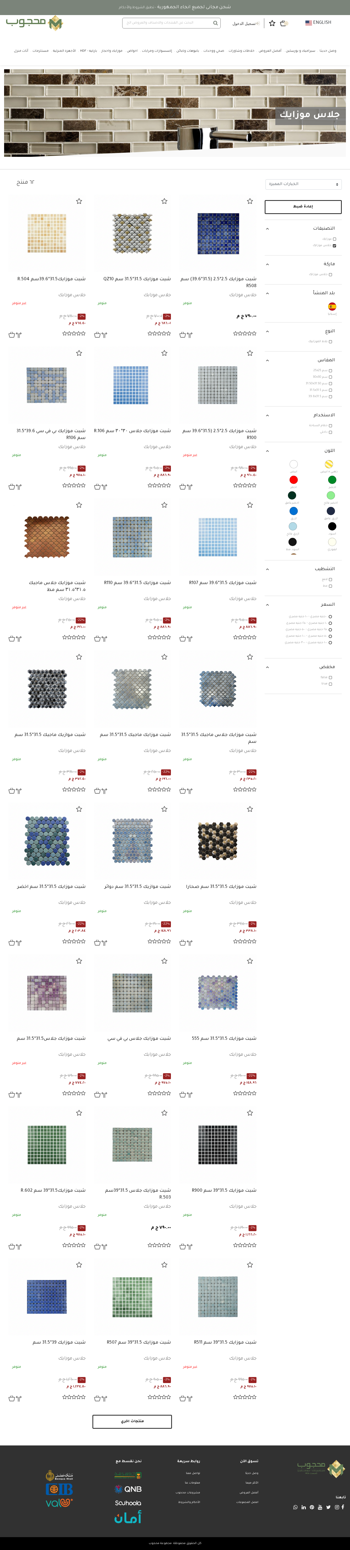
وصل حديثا (251, 1473)
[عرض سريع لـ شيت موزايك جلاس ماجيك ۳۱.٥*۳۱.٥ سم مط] (11, 638)
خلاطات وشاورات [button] (241, 51)
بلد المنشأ (324, 293)
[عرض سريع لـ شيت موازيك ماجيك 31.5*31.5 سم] (11, 790)
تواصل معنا (193, 1473)
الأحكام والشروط (189, 1502)
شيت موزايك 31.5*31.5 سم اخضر (51, 887)
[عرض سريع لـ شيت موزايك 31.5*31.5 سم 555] (182, 1094)
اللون (330, 451)
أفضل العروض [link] (270, 51)
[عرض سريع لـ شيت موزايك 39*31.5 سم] (11, 1398)
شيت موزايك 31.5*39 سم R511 (225, 1342)
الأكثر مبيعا (252, 1483)
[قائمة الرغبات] (249, 201)
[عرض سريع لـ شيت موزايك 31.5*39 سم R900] (182, 1246)
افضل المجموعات (247, 1502)
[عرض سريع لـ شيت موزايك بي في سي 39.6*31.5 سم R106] (11, 486)
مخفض (327, 667)
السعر (328, 604)
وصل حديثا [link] (328, 51)
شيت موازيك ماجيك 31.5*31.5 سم (50, 735)
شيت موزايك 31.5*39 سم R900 (224, 1190)
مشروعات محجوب (188, 1492)
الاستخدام (324, 415)
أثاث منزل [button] (21, 51)
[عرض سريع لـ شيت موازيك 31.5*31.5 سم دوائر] (97, 942)
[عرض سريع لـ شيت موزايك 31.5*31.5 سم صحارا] (182, 942)
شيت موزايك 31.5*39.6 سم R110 (137, 583)
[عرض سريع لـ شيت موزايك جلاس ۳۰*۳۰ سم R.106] (97, 486)
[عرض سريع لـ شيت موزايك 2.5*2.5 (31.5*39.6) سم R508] (182, 334)
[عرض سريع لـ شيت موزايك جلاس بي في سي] (97, 1094)
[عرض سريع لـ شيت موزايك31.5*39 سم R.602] (11, 1246)
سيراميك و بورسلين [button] (300, 51)
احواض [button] (132, 51)
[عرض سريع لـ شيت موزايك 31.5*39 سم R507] (97, 1398)
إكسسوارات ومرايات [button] (157, 51)
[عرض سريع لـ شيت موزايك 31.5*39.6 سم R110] (97, 638)
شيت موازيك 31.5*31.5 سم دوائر (137, 887)
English (321, 23)
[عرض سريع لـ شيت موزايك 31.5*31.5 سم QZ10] (97, 334)
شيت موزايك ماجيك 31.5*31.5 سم (135, 735)
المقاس (326, 360)
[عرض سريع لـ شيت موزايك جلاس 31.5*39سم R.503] (97, 1246)
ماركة (329, 264)
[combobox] (171, 23)
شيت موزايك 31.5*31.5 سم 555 (224, 1039)
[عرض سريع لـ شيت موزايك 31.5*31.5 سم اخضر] (11, 942)
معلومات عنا (192, 1483)
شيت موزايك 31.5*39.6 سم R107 (222, 583)
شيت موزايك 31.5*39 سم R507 (139, 1342)
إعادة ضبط (303, 207)
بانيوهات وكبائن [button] (187, 51)
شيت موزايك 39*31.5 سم (59, 1342)
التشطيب (325, 569)
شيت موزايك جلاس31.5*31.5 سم (51, 1039)
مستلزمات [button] (41, 51)
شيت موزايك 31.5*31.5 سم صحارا (221, 887)
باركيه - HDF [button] (88, 51)
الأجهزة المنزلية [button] (64, 51)
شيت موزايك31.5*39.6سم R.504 (51, 279)
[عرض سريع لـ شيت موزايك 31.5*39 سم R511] (182, 1398)
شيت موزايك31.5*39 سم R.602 (53, 1190)
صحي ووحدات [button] (213, 51)
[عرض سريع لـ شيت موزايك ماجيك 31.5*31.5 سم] (97, 790)
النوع (330, 331)
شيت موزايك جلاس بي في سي (139, 1039)
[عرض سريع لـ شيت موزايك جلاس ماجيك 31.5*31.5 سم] (182, 790)
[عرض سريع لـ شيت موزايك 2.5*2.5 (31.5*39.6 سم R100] (182, 486)
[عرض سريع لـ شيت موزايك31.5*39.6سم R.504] (11, 334)
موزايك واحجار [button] (111, 51)
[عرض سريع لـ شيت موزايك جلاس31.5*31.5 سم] (11, 1094)
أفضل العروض (249, 1492)
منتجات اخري (132, 1422)
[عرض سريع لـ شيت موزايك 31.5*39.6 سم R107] (182, 638)
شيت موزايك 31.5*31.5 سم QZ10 (137, 279)
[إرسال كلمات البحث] (215, 23)
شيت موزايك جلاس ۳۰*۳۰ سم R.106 (132, 431)
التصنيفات (324, 228)
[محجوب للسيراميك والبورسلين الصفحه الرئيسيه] (34, 23)
